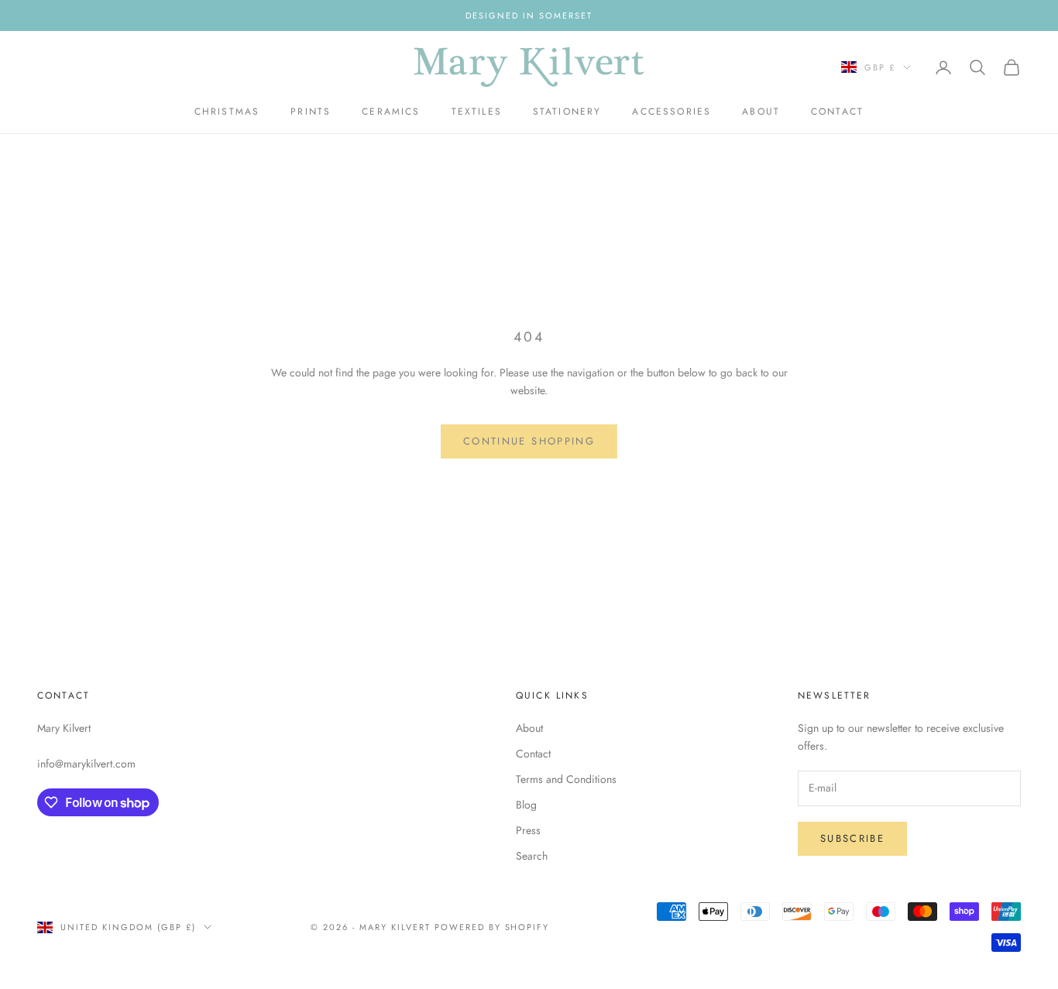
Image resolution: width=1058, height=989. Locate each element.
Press (528, 830)
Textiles (477, 111)
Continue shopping (529, 441)
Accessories (671, 111)
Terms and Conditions (566, 779)
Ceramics (391, 111)
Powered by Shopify (492, 927)
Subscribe (852, 838)
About (761, 111)
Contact (837, 111)
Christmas (226, 111)
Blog (526, 804)
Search (532, 856)
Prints (310, 111)
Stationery (567, 111)
